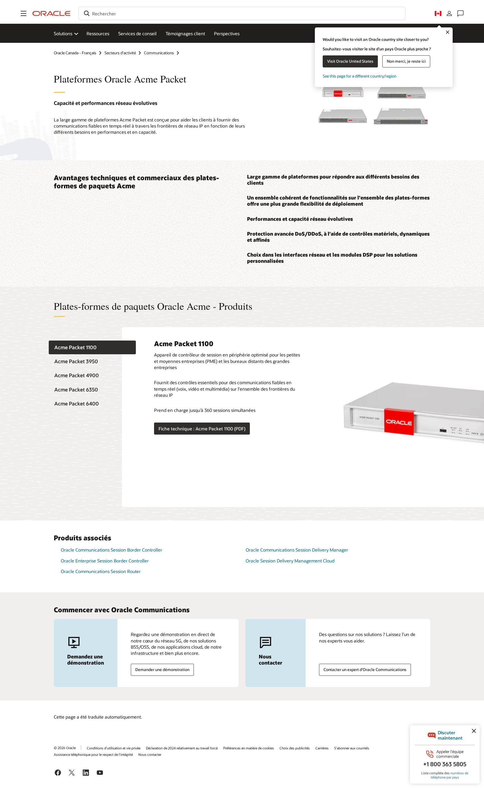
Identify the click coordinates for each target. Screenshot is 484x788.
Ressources (98, 33)
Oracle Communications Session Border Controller (111, 550)
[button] (23, 13)
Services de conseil (137, 33)
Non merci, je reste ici (406, 61)
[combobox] (242, 13)
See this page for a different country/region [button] (359, 76)
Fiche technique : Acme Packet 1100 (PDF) (202, 428)
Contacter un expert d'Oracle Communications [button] (365, 669)
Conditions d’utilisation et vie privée (113, 748)
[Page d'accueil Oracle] (51, 13)
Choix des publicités (295, 748)
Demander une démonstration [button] (162, 669)
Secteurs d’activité (120, 52)
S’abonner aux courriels (351, 748)
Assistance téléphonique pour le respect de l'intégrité (93, 754)
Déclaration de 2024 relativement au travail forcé (182, 748)
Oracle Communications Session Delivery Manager (297, 550)
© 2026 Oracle (65, 747)
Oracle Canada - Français (75, 52)
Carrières (322, 748)
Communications (159, 52)
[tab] (92, 347)
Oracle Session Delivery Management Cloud (290, 561)
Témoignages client (185, 33)
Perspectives (226, 33)
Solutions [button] (63, 33)
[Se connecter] (449, 13)
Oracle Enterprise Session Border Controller (105, 561)
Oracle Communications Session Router (101, 571)
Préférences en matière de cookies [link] (248, 748)
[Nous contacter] (460, 13)
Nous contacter (149, 754)
